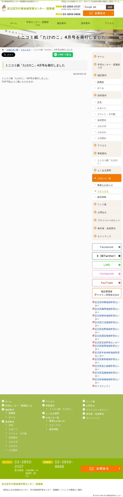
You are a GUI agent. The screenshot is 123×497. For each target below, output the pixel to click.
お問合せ (102, 212)
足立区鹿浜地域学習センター (107, 337)
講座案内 (102, 95)
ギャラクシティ (103, 386)
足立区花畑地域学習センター (107, 374)
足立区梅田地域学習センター (107, 310)
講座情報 (101, 197)
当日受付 (101, 120)
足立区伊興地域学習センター (107, 304)
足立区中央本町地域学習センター (107, 354)
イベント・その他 (106, 114)
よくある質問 (104, 170)
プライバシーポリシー (109, 220)
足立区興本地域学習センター (107, 317)
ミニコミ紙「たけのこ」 (107, 161)
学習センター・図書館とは (109, 66)
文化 (99, 102)
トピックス (102, 191)
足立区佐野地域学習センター (107, 331)
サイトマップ (104, 236)
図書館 (100, 82)
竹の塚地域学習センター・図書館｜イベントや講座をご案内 (56, 490)
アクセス (102, 145)
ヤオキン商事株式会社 (108, 294)
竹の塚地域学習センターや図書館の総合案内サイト (20, 1)
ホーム (101, 56)
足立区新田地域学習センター (107, 347)
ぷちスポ (101, 126)
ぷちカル (101, 132)
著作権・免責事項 (106, 228)
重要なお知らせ (105, 185)
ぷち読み (101, 138)
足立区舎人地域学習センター (107, 368)
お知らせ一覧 (104, 178)
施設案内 (102, 75)
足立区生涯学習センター (107, 342)
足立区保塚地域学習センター (107, 381)
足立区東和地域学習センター (107, 361)
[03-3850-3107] (68, 6)
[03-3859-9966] (68, 14)
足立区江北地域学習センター (107, 324)
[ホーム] (3, 49)
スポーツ (101, 108)
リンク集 (102, 204)
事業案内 (102, 153)
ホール (100, 88)
